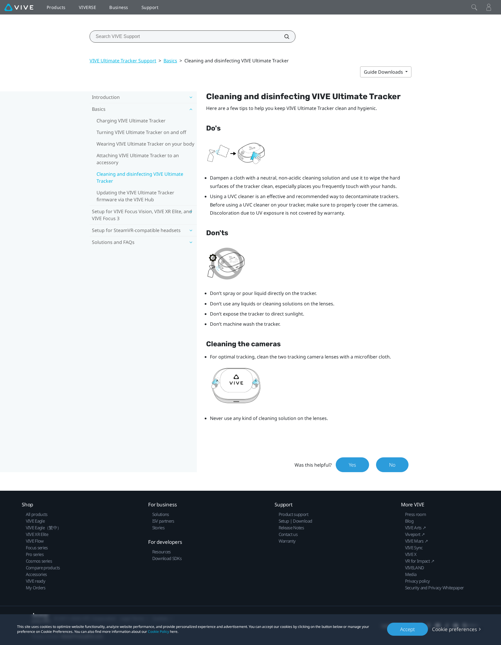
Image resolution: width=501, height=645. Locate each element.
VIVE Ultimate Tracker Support (123, 60)
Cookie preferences (454, 629)
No (392, 464)
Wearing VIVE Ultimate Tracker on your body (145, 144)
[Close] (474, 7)
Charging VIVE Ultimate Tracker (131, 120)
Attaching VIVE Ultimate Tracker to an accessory (138, 159)
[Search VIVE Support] (283, 36)
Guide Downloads (384, 72)
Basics (170, 60)
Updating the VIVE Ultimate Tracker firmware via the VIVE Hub (135, 196)
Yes (352, 464)
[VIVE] (18, 7)
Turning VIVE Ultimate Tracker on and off (141, 132)
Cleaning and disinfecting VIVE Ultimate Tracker (140, 177)
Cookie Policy (158, 631)
